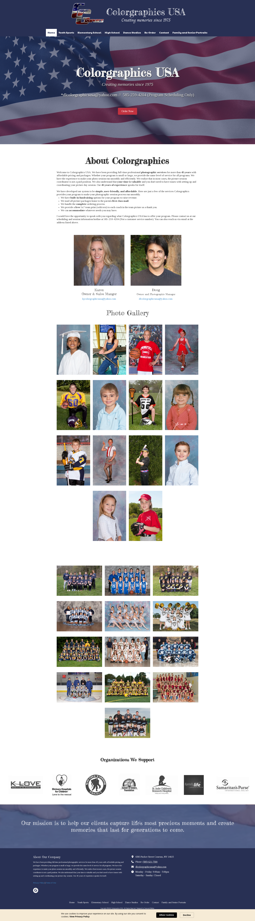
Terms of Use (51, 883)
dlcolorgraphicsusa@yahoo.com (156, 298)
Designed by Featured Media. (146, 908)
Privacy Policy (38, 883)
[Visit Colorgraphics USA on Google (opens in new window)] (35, 890)
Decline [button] (187, 915)
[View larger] (73, 350)
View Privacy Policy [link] (80, 916)
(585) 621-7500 (150, 862)
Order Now (127, 111)
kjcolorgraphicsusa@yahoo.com (99, 298)
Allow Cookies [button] (166, 914)
